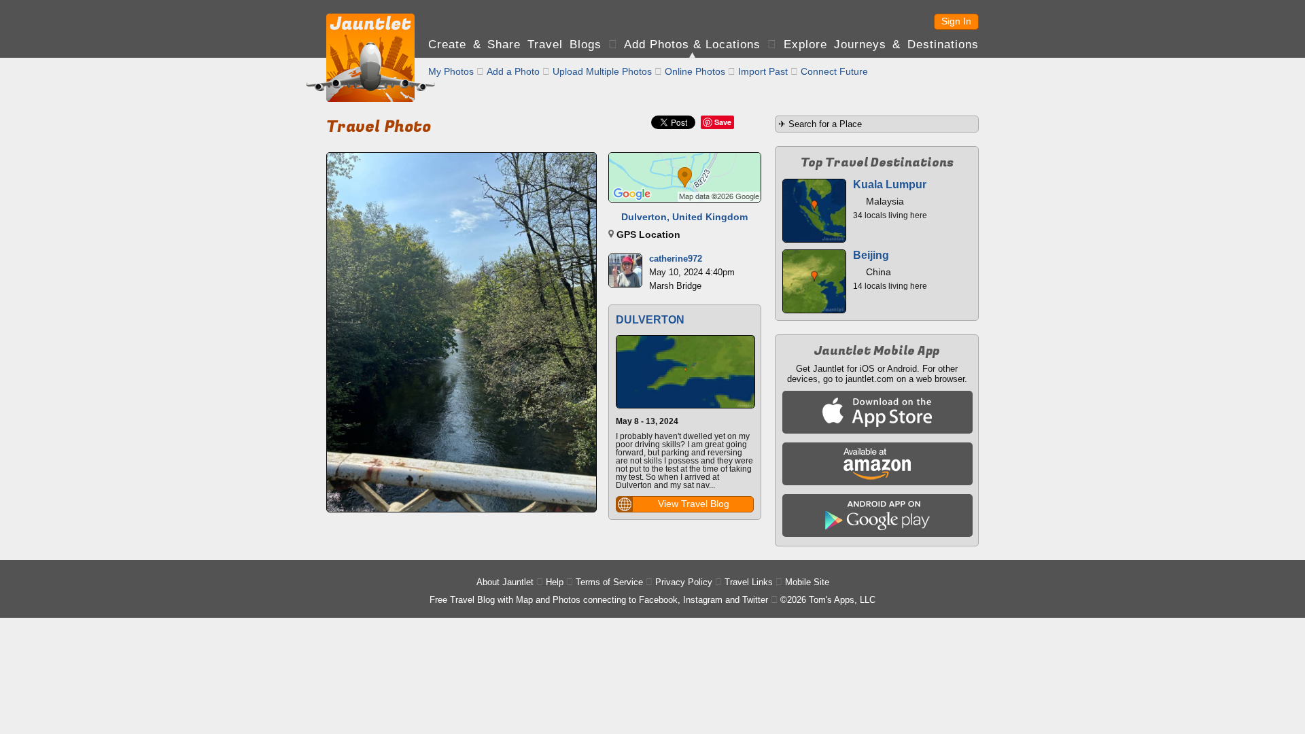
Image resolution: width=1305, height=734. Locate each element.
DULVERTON (650, 320)
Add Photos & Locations (692, 44)
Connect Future (834, 71)
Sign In (956, 21)
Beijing (871, 255)
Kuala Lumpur (889, 184)
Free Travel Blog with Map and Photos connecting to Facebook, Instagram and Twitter (599, 600)
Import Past (763, 71)
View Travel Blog (693, 503)
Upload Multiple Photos (602, 71)
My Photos (451, 71)
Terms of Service (609, 582)
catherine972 (675, 259)
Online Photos (695, 71)
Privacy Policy (683, 582)
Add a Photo (513, 71)
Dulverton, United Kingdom (684, 216)
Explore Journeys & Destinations (881, 44)
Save (722, 122)
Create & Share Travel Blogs (515, 44)
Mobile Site (807, 582)
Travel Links (749, 582)
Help (554, 582)
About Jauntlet (505, 582)
